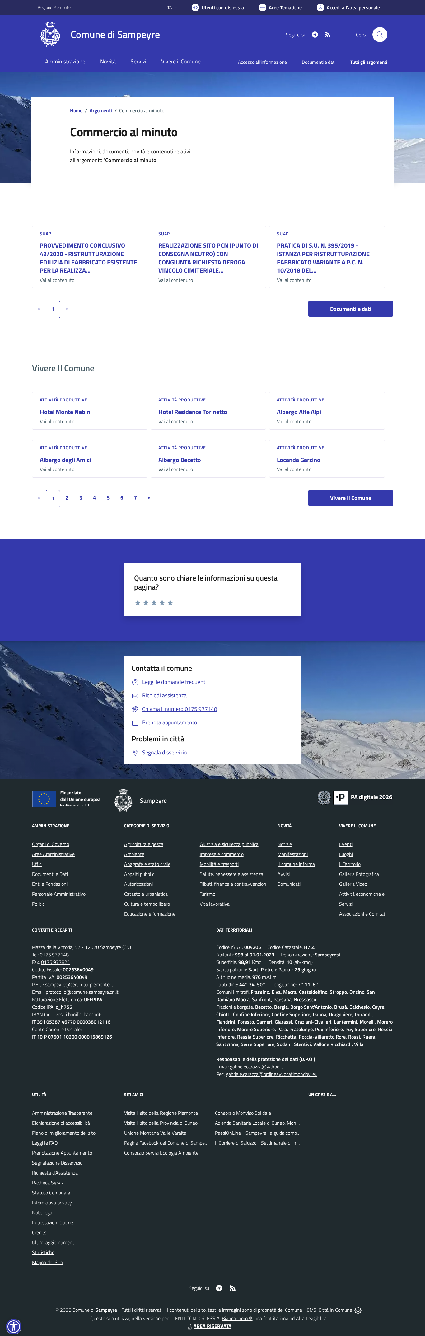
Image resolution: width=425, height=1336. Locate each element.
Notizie (285, 844)
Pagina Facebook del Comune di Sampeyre (167, 1143)
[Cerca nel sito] (379, 34)
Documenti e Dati (50, 874)
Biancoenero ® (237, 1318)
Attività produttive (63, 399)
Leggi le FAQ (45, 1143)
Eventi (346, 844)
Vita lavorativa (215, 904)
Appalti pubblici (139, 874)
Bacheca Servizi (48, 1182)
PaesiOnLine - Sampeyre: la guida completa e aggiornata (273, 1133)
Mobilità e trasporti (219, 864)
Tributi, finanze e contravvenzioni (233, 884)
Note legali (43, 1212)
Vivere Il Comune (350, 498)
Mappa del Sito (47, 1262)
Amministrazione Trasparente (62, 1113)
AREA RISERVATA (212, 1326)
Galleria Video (353, 884)
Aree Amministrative (53, 854)
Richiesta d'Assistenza (55, 1172)
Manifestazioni (293, 854)
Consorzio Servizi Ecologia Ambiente (161, 1152)
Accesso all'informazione (262, 62)
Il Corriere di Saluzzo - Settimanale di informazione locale (274, 1143)
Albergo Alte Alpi (299, 412)
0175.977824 (55, 962)
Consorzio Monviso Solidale (243, 1113)
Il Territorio (350, 864)
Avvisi (284, 874)
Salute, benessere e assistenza (231, 874)
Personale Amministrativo (59, 894)
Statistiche (43, 1252)
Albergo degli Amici (65, 460)
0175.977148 (54, 954)
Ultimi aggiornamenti (53, 1242)
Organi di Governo (50, 844)
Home (76, 110)
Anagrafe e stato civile (147, 864)
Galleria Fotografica (359, 874)
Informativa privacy (52, 1202)
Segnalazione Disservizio (57, 1162)
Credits (39, 1232)
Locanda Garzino (298, 460)
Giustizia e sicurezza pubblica (229, 844)
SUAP (45, 233)
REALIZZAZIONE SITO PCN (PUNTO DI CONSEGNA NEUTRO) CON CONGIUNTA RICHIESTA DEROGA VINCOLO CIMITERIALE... (208, 258)
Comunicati (289, 884)
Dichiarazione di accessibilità (61, 1123)
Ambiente (134, 854)
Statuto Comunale (51, 1192)
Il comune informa (296, 864)
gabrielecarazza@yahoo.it (256, 1066)
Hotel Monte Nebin (65, 412)
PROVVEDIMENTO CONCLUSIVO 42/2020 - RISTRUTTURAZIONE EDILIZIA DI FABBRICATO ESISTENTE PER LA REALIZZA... (88, 258)
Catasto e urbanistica (146, 894)
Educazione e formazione (149, 914)
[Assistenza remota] (358, 1310)
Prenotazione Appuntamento (62, 1152)
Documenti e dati (350, 309)
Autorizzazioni (138, 884)
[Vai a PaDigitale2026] (355, 797)
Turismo (207, 894)
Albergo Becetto (179, 460)
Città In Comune (335, 1310)
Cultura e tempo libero (147, 904)
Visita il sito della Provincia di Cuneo (161, 1123)
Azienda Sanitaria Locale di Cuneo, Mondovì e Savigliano (273, 1123)
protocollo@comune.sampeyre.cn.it (82, 992)
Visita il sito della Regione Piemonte (161, 1113)
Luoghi (346, 854)
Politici (38, 904)
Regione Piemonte (54, 7)
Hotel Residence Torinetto (192, 412)
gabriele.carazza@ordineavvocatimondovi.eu (271, 1074)
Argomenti (101, 110)
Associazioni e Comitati (362, 914)
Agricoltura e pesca (143, 844)
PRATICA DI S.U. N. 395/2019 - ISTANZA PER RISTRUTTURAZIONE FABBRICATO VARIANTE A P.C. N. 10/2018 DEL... (323, 258)
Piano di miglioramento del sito (64, 1133)
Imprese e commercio (222, 854)
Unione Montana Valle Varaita (155, 1133)
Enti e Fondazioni (50, 884)
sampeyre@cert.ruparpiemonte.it (79, 984)
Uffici (37, 864)
